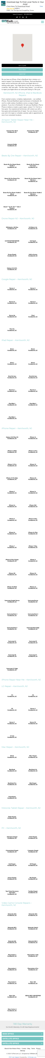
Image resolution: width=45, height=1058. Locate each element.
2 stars (9, 9)
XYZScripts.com (32, 1057)
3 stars (10, 9)
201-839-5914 (28, 14)
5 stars (13, 9)
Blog (28, 1048)
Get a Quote (22, 65)
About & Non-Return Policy (12, 1048)
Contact (24, 1048)
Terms (33, 1048)
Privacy (38, 1048)
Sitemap (22, 1050)
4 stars (12, 9)
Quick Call (22, 74)
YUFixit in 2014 (34, 1053)
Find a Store (22, 69)
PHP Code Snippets (14, 1057)
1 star (7, 9)
